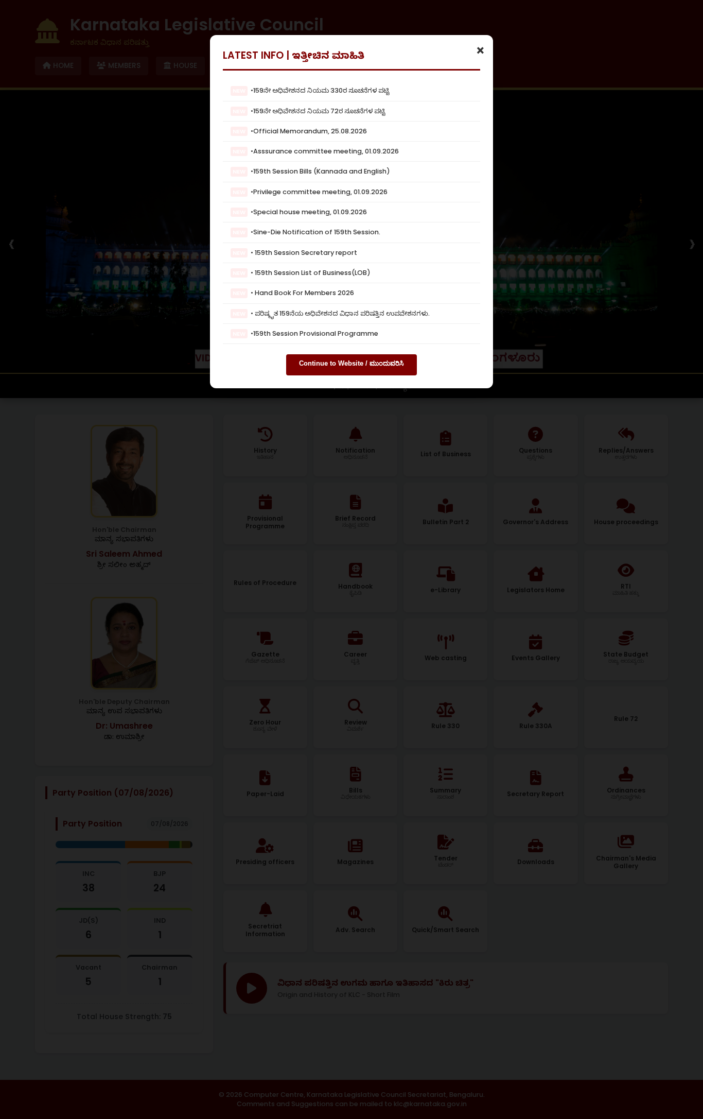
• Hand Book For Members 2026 (293, 292)
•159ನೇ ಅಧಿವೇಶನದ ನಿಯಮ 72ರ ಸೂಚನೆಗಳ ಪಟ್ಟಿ (309, 110)
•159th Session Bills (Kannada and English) (311, 171)
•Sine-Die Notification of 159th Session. (306, 232)
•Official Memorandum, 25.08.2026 (300, 131)
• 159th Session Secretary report (295, 252)
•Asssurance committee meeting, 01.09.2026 (316, 151)
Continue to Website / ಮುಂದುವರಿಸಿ (351, 363)
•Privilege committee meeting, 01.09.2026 (310, 191)
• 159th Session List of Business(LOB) (302, 272)
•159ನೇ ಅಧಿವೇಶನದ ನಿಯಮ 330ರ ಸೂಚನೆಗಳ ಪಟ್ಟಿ (311, 90)
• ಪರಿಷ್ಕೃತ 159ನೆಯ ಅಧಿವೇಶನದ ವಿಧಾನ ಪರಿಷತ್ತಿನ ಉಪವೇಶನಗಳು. (331, 312)
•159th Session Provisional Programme (305, 333)
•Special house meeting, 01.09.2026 (300, 212)
